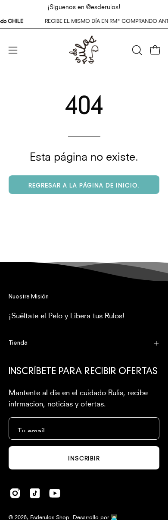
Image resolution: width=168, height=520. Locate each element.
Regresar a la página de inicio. (84, 184)
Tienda (18, 343)
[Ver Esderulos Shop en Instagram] (15, 493)
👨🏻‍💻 (114, 516)
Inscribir (84, 457)
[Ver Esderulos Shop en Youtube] (54, 493)
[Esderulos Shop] (84, 49)
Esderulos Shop (49, 516)
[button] (136, 50)
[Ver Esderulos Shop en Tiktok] (34, 493)
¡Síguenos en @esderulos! (84, 6)
